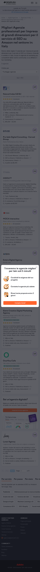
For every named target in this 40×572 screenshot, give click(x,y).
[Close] (36, 267)
